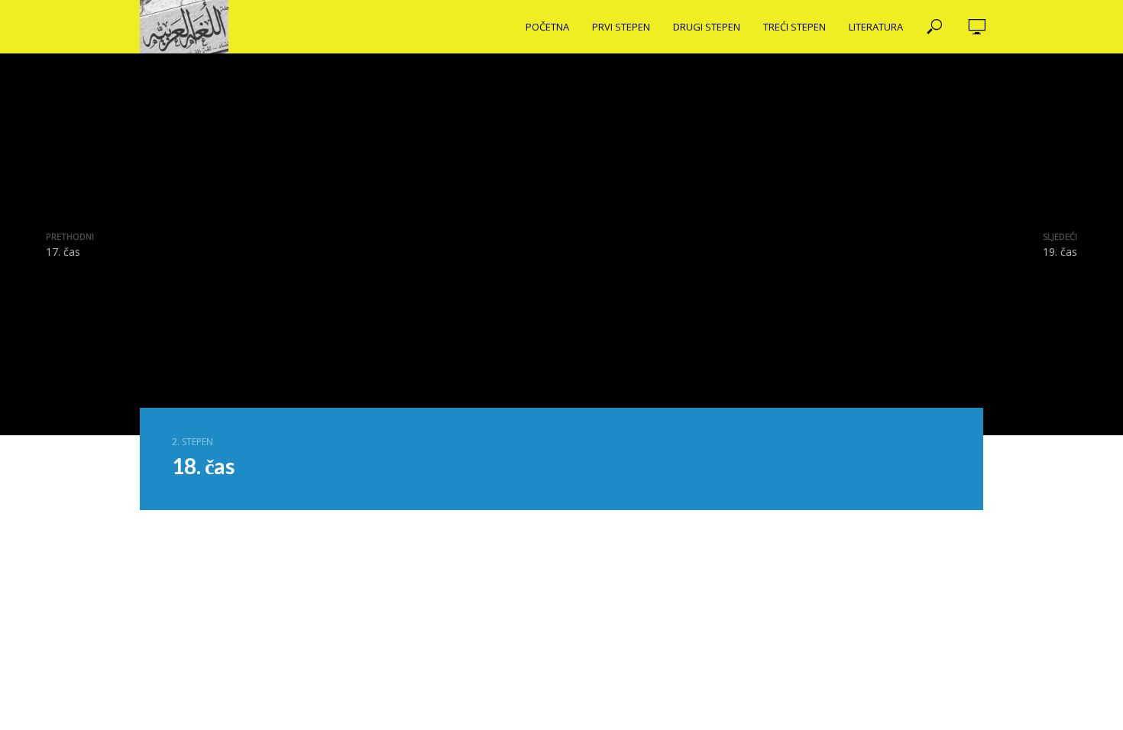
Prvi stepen (621, 27)
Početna (547, 27)
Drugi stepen (706, 27)
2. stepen (192, 441)
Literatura (876, 27)
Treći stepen (794, 27)
